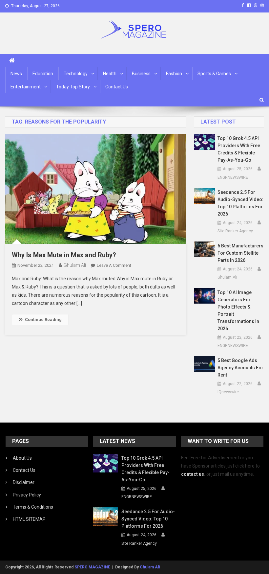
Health (109, 73)
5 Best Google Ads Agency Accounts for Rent (240, 368)
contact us (192, 474)
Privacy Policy (27, 494)
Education (42, 73)
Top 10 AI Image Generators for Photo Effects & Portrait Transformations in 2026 (238, 310)
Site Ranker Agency (235, 231)
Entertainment (25, 86)
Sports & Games (214, 73)
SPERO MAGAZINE (92, 567)
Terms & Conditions (33, 507)
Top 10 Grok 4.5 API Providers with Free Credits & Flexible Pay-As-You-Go (238, 149)
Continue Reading (43, 319)
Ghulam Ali (75, 265)
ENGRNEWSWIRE (232, 177)
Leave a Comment (114, 265)
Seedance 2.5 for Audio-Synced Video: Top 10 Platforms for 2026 (240, 203)
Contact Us (116, 86)
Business (141, 73)
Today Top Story (73, 86)
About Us (22, 458)
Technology (76, 73)
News (16, 73)
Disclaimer (23, 482)
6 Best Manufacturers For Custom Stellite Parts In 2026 (240, 253)
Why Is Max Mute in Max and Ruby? (64, 255)
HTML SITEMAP (29, 519)
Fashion (174, 73)
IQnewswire (228, 392)
